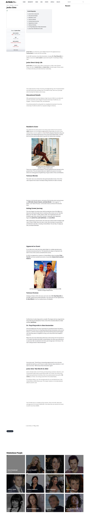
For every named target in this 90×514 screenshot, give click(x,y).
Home (24, 2)
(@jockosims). (45, 131)
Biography (30, 2)
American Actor (10, 431)
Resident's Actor (32, 17)
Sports (46, 2)
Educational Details (33, 15)
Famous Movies (32, 19)
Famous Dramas (32, 25)
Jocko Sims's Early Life (34, 14)
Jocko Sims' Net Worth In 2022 (36, 28)
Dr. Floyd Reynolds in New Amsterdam (37, 26)
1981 (13, 34)
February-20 (17, 34)
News (36, 2)
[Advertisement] (45, 41)
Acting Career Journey (34, 21)
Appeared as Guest (33, 23)
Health (58, 2)
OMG (41, 2)
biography (11, 5)
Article (52, 2)
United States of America (16, 42)
